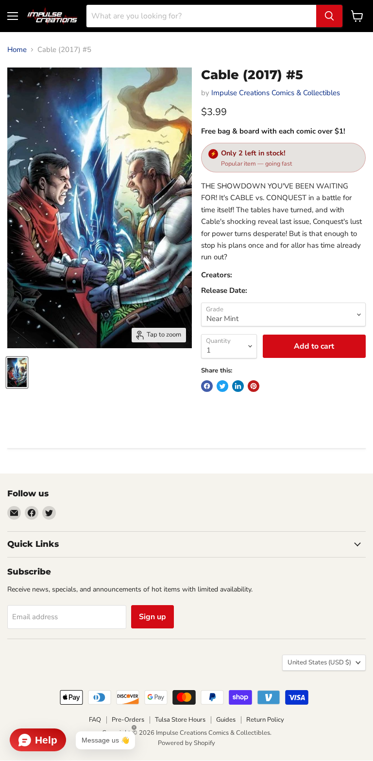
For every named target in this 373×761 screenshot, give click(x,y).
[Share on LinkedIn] (238, 386)
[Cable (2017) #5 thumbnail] (17, 372)
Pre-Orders (128, 719)
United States (319, 662)
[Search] (329, 16)
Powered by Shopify (186, 743)
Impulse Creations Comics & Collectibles (275, 93)
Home (17, 50)
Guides (226, 719)
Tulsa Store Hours (180, 719)
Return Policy (265, 719)
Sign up (152, 616)
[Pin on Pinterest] (253, 386)
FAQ (95, 719)
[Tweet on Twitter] (222, 386)
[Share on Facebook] (207, 386)
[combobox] (201, 16)
